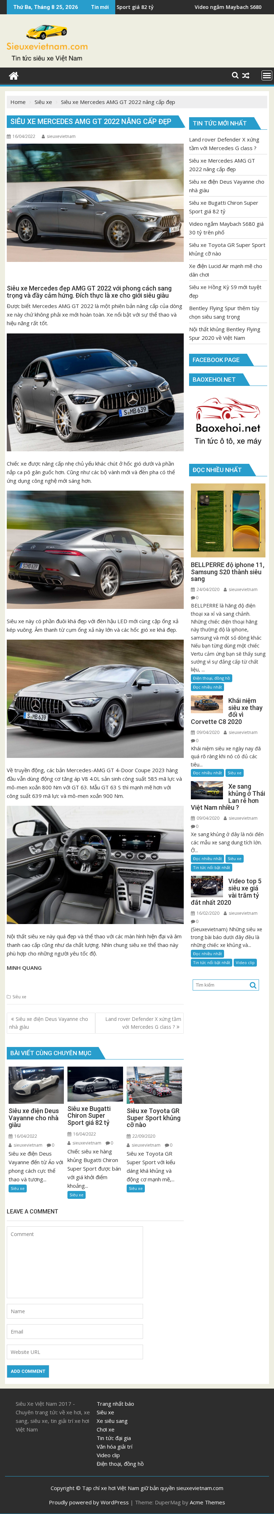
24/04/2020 (207, 589)
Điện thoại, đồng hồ (211, 678)
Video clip (245, 962)
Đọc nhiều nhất (207, 687)
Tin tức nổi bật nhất (211, 867)
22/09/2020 (143, 1136)
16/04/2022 (25, 1136)
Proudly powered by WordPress (89, 1502)
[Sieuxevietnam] (13, 75)
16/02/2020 (207, 913)
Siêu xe (19, 997)
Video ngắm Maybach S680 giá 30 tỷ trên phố (188, 7)
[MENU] (267, 75)
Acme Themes (207, 1502)
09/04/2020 (207, 732)
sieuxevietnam (61, 136)
